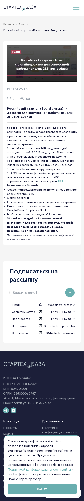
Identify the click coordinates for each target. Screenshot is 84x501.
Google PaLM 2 (24, 239)
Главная (8, 24)
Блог (22, 24)
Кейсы (8, 434)
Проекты (10, 427)
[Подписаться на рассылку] (70, 292)
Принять (42, 489)
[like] (9, 98)
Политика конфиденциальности (59, 430)
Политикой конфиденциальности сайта (39, 469)
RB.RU (61, 181)
